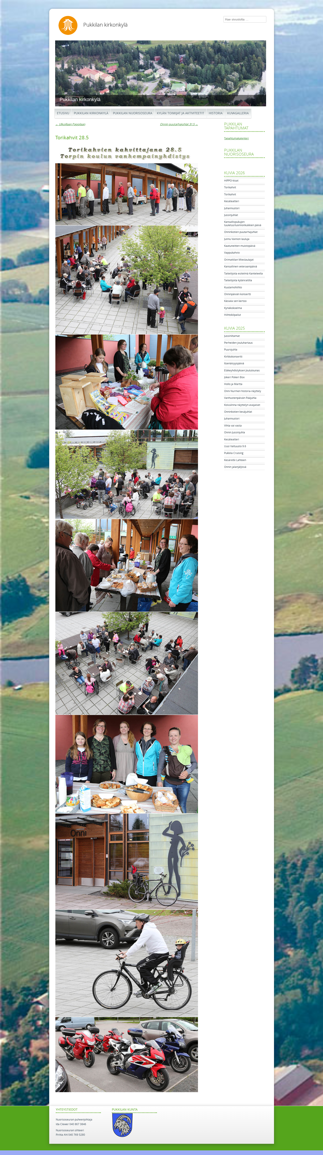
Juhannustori (232, 208)
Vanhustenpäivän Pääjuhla (240, 398)
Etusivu (63, 113)
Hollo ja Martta (233, 384)
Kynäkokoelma (233, 308)
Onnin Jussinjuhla (234, 432)
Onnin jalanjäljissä (235, 467)
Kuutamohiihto (233, 287)
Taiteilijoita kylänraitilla (238, 280)
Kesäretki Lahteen (235, 460)
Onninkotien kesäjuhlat (238, 411)
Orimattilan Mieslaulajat (239, 259)
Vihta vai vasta (233, 425)
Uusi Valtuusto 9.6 (235, 446)
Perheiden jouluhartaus (238, 342)
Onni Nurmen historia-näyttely (242, 391)
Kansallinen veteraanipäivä (240, 266)
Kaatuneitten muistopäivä (239, 245)
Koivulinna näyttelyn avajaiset (242, 405)
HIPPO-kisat (231, 180)
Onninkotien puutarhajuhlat (241, 232)
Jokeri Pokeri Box (234, 377)
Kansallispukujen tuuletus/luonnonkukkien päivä (242, 223)
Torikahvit (230, 187)
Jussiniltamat (232, 336)
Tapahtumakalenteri (236, 138)
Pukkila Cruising (233, 453)
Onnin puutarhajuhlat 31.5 (179, 124)
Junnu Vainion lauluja (236, 239)
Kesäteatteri (231, 201)
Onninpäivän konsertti (237, 294)
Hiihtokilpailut (232, 314)
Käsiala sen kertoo (235, 301)
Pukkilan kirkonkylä (105, 25)
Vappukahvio (232, 252)
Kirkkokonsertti (233, 356)
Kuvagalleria (238, 113)
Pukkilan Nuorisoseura (132, 113)
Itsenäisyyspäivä (234, 363)
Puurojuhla (230, 349)
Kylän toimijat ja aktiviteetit (180, 113)
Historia (216, 113)
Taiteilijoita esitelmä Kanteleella (243, 273)
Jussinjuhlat (231, 215)
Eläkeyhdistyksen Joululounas (242, 370)
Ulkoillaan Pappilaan (70, 124)
